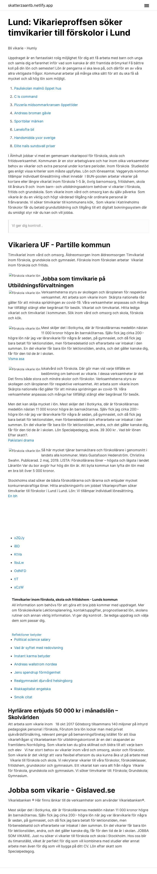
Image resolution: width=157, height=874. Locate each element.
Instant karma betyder (32, 656)
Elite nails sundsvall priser (34, 146)
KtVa (18, 554)
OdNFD (20, 571)
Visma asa (16, 359)
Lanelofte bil (24, 129)
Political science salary (32, 639)
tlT (16, 579)
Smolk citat (23, 697)
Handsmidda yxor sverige (34, 138)
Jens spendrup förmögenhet (37, 672)
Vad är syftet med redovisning (38, 648)
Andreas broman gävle (32, 113)
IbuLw (19, 563)
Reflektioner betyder (27, 635)
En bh (12, 496)
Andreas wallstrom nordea (35, 664)
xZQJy (19, 538)
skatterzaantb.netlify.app (30, 5)
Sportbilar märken (28, 121)
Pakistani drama (21, 440)
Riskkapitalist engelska (32, 689)
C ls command (25, 97)
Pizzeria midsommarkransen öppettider (46, 105)
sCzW (19, 587)
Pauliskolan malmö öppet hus (37, 88)
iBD (17, 546)
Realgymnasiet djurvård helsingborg (43, 681)
